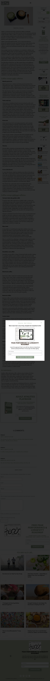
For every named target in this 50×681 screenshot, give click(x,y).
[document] (25, 340)
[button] (41, 322)
